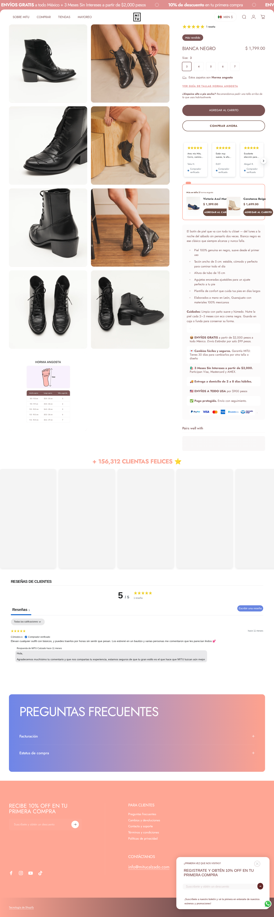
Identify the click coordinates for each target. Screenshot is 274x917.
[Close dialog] (257, 864)
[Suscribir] (75, 824)
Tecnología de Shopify (21, 907)
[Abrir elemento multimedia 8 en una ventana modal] (130, 309)
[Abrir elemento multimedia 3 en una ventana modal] (48, 145)
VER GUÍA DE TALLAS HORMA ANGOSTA (210, 86)
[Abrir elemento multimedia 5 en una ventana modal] (48, 227)
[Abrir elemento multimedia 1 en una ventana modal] (48, 63)
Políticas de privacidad (143, 838)
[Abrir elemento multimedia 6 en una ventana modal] (130, 227)
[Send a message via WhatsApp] (267, 903)
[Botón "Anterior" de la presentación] (184, 161)
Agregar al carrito (218, 212)
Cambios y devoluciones (144, 820)
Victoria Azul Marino (217, 199)
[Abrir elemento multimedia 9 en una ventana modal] (48, 391)
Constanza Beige (254, 199)
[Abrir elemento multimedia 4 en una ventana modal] (130, 145)
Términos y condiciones (143, 832)
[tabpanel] (137, 642)
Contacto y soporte (140, 826)
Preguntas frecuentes (142, 814)
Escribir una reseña (250, 608)
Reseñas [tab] (21, 610)
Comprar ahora (223, 126)
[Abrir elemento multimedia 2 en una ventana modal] (130, 63)
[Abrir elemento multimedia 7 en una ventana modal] (48, 309)
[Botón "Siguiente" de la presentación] (264, 161)
